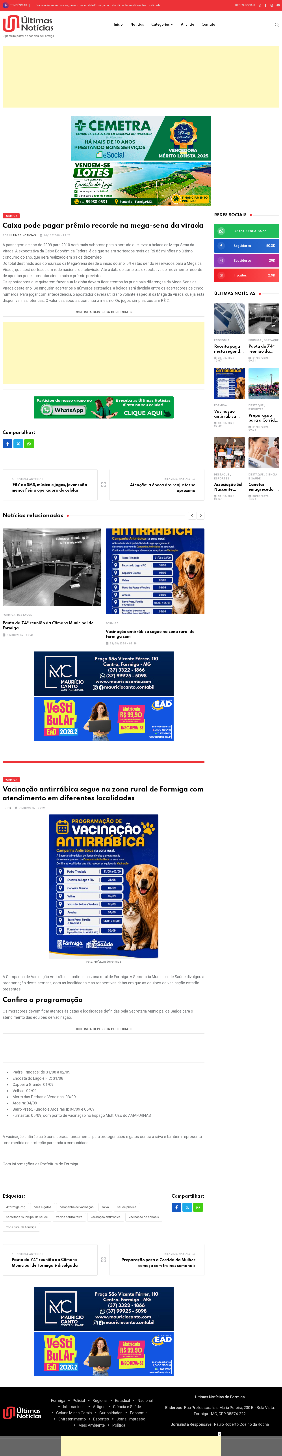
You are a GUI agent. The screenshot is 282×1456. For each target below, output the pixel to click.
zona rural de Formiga (21, 1227)
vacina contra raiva (69, 1217)
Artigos (99, 1406)
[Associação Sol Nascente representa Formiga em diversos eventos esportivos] (229, 452)
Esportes (256, 409)
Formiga (9, 614)
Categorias (160, 25)
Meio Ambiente (91, 1425)
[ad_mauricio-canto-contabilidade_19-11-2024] (104, 673)
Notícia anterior (30, 479)
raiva (105, 1207)
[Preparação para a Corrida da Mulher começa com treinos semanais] (264, 383)
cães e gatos (42, 1207)
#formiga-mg (15, 1207)
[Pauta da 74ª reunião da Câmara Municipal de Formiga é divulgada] (264, 318)
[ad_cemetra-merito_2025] (141, 138)
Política (118, 1425)
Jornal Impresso (131, 1419)
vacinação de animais (144, 1217)
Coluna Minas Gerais (74, 1413)
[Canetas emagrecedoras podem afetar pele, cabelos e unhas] (264, 452)
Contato (208, 25)
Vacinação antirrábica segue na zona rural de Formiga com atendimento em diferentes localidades (99, 5)
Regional (100, 1400)
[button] (192, 516)
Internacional (74, 1406)
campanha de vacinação (77, 1207)
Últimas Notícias (22, 235)
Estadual (122, 1400)
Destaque (24, 614)
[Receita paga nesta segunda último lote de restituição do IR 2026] (229, 318)
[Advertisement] (141, 77)
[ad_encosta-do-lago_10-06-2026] (141, 183)
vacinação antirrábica (106, 1217)
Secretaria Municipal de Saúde (27, 1217)
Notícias (137, 25)
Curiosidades (110, 1413)
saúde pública (126, 1207)
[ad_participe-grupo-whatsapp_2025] (104, 407)
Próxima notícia (177, 479)
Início (118, 25)
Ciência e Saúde (127, 1406)
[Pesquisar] (277, 24)
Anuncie (187, 25)
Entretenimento (72, 1419)
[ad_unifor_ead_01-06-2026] (104, 718)
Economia (221, 340)
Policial (79, 1400)
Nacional (145, 1400)
